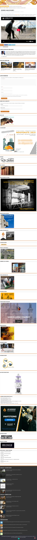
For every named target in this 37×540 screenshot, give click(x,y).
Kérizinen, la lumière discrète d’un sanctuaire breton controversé (30, 69)
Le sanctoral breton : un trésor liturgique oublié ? (12, 501)
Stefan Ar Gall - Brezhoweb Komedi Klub (6, 457)
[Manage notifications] (35, 538)
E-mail (2, 89)
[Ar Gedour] (18, 2)
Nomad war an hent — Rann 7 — (5, 461)
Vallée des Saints (17, 14)
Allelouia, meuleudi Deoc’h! (4, 402)
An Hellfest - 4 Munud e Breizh (4, 455)
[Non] (35, 537)
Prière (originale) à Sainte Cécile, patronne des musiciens (13, 490)
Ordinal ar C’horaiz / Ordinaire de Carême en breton (7, 403)
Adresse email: (3, 107)
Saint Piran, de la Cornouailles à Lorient (14, 6)
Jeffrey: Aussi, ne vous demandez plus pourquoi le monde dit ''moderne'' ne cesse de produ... (15, 524)
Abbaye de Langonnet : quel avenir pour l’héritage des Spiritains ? (6, 69)
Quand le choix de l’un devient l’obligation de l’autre (12, 515)
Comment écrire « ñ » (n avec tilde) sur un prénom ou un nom (14, 474)
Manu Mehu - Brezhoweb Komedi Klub (6, 453)
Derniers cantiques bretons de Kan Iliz (6, 396)
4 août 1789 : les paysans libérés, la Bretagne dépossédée (13, 496)
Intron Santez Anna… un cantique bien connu (12, 479)
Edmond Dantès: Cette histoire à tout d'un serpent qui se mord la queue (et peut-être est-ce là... (15, 530)
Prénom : (2, 104)
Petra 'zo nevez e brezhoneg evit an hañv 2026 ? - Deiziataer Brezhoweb (10, 459)
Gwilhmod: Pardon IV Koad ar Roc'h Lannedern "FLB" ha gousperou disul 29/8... (13, 527)
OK (18, 538)
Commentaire (3, 78)
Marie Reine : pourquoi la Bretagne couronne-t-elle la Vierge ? (17, 69)
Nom (2, 86)
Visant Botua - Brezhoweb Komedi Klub (6, 451)
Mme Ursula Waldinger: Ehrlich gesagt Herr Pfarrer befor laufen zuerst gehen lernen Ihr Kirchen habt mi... (16, 521)
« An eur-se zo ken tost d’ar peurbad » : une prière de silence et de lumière (15, 510)
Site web (2, 92)
